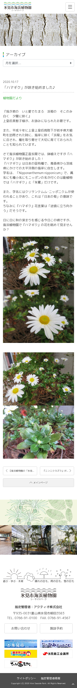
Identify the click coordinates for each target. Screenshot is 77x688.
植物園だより (12, 98)
